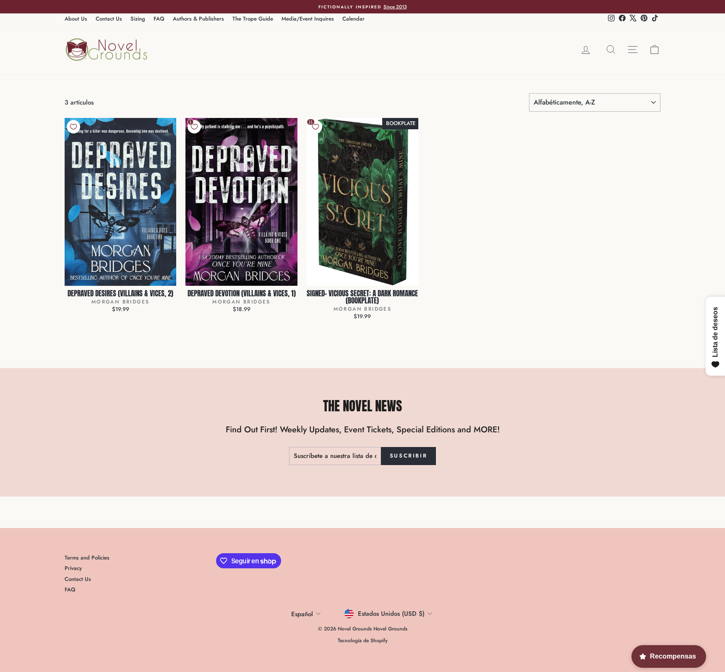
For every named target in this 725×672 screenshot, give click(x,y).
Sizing (137, 19)
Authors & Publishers (198, 19)
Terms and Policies (87, 558)
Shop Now (120, 277)
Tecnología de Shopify (363, 640)
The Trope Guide (252, 19)
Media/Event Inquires (308, 19)
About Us (76, 19)
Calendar (353, 19)
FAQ (159, 19)
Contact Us (109, 19)
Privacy (73, 568)
